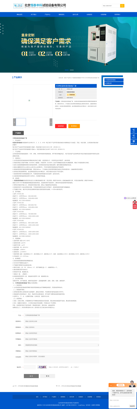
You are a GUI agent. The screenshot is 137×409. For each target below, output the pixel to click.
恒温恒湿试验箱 (110, 80)
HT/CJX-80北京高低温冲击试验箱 (71, 386)
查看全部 (109, 83)
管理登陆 (97, 405)
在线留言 (89, 14)
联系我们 (117, 14)
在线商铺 (103, 14)
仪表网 (93, 405)
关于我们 (33, 14)
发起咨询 (132, 406)
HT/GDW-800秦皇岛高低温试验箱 (28, 386)
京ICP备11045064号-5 (71, 405)
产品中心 (47, 14)
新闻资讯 (61, 14)
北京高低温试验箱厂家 (68, 45)
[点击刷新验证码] (42, 367)
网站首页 (19, 14)
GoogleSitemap (81, 405)
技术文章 (75, 14)
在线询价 (61, 126)
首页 (65, 77)
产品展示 (54, 396)
